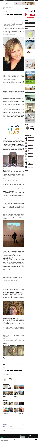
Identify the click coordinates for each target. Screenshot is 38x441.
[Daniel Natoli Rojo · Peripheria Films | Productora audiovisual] (21, 410)
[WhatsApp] (11, 14)
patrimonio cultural (5, 366)
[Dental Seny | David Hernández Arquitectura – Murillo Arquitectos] (16, 387)
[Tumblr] (34, 0)
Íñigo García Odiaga (30, 150)
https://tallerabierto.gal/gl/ (10, 379)
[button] (34, 6)
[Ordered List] (9, 428)
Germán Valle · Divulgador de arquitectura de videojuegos (16, 406)
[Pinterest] (33, 0)
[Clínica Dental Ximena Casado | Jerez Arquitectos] (5, 387)
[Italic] (6, 428)
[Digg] (18, 14)
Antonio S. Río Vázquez (30, 155)
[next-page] (4, 398)
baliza (4, 7)
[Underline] (7, 428)
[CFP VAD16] (30, 108)
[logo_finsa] (30, 14)
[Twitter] (31, 0)
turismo (20, 366)
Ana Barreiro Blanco (10, 378)
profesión (13, 366)
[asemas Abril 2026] (30, 44)
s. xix (15, 366)
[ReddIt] (14, 14)
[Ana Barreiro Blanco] (5, 380)
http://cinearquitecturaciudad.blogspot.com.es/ (31, 138)
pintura (11, 366)
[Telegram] (17, 14)
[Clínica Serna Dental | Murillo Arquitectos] (21, 393)
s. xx (16, 366)
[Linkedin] (12, 14)
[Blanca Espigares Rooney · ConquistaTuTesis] (16, 410)
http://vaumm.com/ (29, 151)
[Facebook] (30, 0)
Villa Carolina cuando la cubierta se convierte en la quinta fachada (21, 390)
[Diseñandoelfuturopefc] (30, 85)
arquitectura (4, 388)
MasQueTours (17, 32)
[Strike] (8, 428)
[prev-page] (3, 398)
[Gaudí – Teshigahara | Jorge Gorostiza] (10, 387)
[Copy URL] (21, 14)
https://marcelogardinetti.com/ (30, 159)
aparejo (19, 388)
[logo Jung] (30, 11)
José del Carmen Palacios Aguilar (30, 161)
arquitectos (9, 388)
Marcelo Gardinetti (30, 158)
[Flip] (19, 14)
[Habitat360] (30, 64)
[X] (8, 14)
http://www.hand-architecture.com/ (30, 167)
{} (13, 428)
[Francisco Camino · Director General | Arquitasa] (10, 410)
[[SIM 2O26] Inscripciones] (30, 98)
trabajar (18, 366)
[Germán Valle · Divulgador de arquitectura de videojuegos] (16, 403)
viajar (21, 366)
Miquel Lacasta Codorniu (30, 139)
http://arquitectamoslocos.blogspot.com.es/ (31, 143)
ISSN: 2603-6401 (21, 435)
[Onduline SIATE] (30, 54)
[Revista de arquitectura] (8, 3)
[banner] (30, 118)
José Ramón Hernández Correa (31, 142)
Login (23, 424)
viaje (3, 367)
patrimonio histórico (8, 366)
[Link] (12, 428)
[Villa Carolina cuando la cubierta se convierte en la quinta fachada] (21, 387)
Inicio (3, 7)
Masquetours (4, 105)
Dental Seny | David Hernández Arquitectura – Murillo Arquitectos (16, 390)
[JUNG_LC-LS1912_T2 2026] (30, 34)
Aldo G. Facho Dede (30, 163)
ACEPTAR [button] (36, 439)
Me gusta (33, 22)
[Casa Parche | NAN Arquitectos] (10, 393)
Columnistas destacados (28, 135)
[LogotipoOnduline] (30, 17)
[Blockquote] (10, 428)
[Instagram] (31, 437)
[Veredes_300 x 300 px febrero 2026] (30, 75)
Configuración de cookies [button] (31, 439)
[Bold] (5, 428)
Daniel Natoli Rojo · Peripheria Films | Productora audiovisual (21, 413)
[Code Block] (11, 428)
